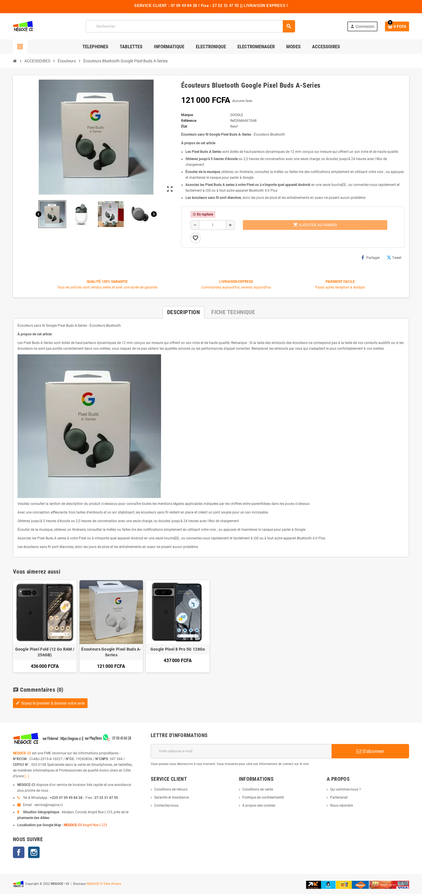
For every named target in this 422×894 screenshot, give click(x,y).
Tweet (396, 258)
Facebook (18, 852)
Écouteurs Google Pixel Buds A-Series (111, 652)
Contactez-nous (166, 805)
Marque (187, 115)
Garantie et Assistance (171, 797)
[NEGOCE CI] (23, 26)
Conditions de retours (170, 789)
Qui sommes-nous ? (345, 789)
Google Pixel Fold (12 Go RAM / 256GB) (44, 652)
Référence (188, 121)
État (184, 126)
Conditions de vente (257, 789)
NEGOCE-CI (22, 753)
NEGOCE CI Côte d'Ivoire (104, 884)
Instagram (34, 852)
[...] (27, 776)
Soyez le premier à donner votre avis (50, 703)
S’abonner (372, 751)
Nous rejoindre (341, 805)
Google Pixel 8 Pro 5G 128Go (177, 649)
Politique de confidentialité (263, 797)
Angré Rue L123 (95, 825)
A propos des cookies (258, 805)
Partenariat (339, 797)
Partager (373, 258)
